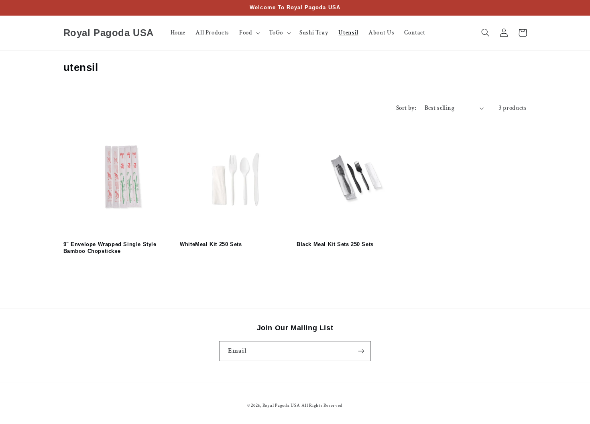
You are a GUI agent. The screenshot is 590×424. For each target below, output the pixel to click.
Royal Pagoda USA (281, 405)
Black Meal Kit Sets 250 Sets (335, 244)
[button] (248, 33)
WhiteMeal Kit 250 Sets (211, 244)
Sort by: (406, 108)
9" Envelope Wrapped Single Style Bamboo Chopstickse (110, 247)
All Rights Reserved (322, 405)
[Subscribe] (361, 351)
